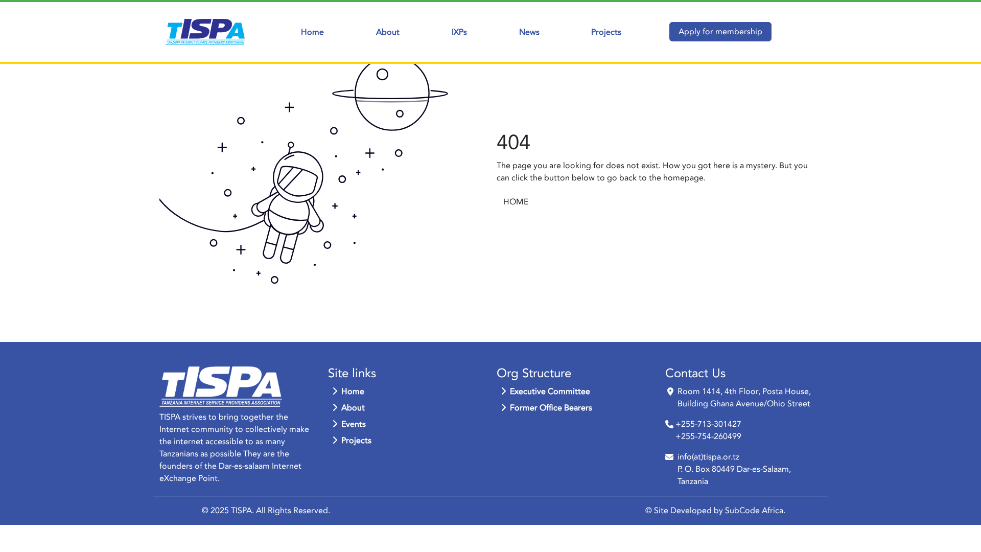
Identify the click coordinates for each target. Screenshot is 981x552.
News (529, 32)
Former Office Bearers (551, 407)
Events (353, 424)
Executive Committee (550, 391)
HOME (515, 202)
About (388, 32)
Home (312, 32)
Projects (606, 32)
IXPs (459, 32)
